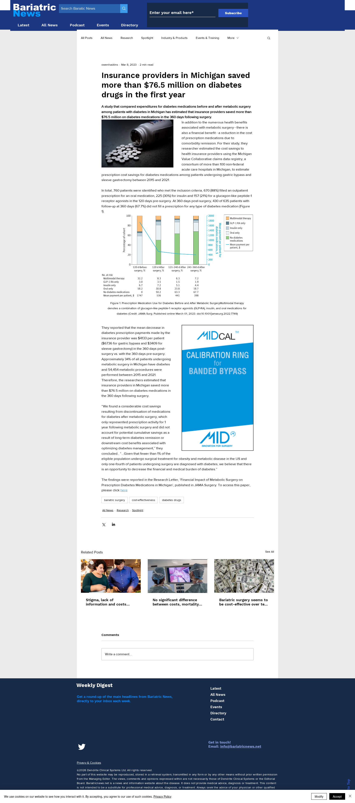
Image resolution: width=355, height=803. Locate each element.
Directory (218, 713)
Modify (319, 796)
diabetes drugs (171, 500)
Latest (215, 688)
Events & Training (207, 38)
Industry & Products (174, 38)
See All (269, 551)
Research (127, 38)
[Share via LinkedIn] (113, 524)
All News (106, 38)
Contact (217, 719)
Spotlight (147, 38)
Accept (337, 796)
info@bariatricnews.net (240, 746)
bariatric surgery (114, 500)
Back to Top (348, 789)
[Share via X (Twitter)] (103, 524)
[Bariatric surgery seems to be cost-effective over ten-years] (244, 576)
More (230, 38)
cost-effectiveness (143, 500)
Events (216, 707)
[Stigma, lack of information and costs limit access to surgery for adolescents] (111, 576)
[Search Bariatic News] (124, 8)
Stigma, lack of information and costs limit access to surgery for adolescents (110, 602)
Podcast (217, 701)
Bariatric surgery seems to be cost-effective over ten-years (244, 602)
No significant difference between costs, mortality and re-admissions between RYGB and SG (176, 602)
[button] (269, 38)
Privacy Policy (162, 796)
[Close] (350, 796)
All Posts (86, 38)
